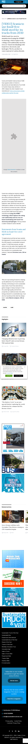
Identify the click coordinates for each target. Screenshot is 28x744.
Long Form (14, 411)
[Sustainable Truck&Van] (3, 2)
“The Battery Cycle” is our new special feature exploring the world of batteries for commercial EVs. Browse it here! (13, 405)
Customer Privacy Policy (13, 723)
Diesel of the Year (7, 642)
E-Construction (6, 663)
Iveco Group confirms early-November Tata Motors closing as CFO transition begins (13, 527)
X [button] (24, 367)
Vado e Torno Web (7, 654)
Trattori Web (5, 658)
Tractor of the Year (7, 644)
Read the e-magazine (14, 699)
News (12, 379)
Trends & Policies (15, 346)
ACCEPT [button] (9, 375)
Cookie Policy (18, 721)
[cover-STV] (14, 438)
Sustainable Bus (6, 635)
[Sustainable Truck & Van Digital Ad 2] (14, 12)
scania (5, 307)
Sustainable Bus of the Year (9, 640)
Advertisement (12, 169)
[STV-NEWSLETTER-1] (14, 483)
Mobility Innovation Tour (9, 647)
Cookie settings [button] (18, 375)
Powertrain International (9, 637)
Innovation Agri (6, 649)
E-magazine (18, 1)
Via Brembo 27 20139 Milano (11, 710)
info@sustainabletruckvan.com (12, 716)
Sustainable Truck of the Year (10, 633)
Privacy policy (9, 721)
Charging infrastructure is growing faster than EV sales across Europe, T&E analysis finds (13, 341)
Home (3, 18)
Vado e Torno (5, 651)
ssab (12, 307)
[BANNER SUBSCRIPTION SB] (13, 578)
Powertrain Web (6, 656)
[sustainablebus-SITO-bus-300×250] (14, 463)
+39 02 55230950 (8, 713)
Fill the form (14, 680)
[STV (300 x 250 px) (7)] (13, 559)
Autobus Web (5, 660)
